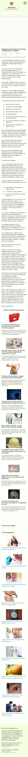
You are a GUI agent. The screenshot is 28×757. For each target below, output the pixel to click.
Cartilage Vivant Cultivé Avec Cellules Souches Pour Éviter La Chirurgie (13, 451)
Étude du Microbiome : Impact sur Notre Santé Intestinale (13, 377)
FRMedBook (12, 7)
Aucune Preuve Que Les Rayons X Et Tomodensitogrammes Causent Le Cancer (13, 352)
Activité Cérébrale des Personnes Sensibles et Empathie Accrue (14, 502)
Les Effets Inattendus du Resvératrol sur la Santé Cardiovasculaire (11, 326)
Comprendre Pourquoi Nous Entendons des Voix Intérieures (13, 402)
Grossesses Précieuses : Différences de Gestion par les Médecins (13, 477)
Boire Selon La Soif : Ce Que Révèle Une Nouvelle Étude (12, 426)
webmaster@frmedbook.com (9, 752)
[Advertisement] (14, 31)
